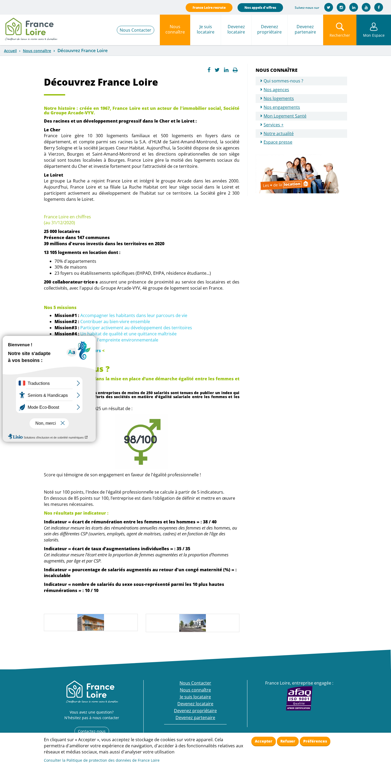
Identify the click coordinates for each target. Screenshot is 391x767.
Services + (274, 125)
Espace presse (278, 142)
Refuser (287, 741)
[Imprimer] (235, 70)
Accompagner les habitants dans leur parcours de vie (133, 315)
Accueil (10, 50)
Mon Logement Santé (285, 116)
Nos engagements (282, 107)
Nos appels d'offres (260, 7)
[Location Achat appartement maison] (31, 28)
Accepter (263, 741)
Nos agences (276, 90)
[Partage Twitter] (217, 70)
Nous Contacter (135, 30)
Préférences (315, 741)
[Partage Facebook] (209, 70)
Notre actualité (279, 133)
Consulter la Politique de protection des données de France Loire (102, 760)
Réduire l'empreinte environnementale (119, 340)
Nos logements (279, 98)
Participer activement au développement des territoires (136, 328)
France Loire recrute (209, 7)
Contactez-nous (92, 731)
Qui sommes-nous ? (283, 81)
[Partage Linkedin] (226, 70)
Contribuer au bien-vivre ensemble (115, 321)
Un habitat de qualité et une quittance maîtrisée (128, 334)
